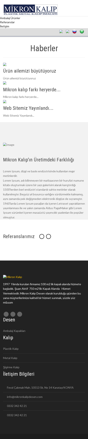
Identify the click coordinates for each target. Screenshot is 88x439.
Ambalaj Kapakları (14, 330)
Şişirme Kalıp (11, 367)
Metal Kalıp (10, 358)
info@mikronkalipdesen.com (24, 396)
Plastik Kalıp (11, 348)
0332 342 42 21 (16, 406)
